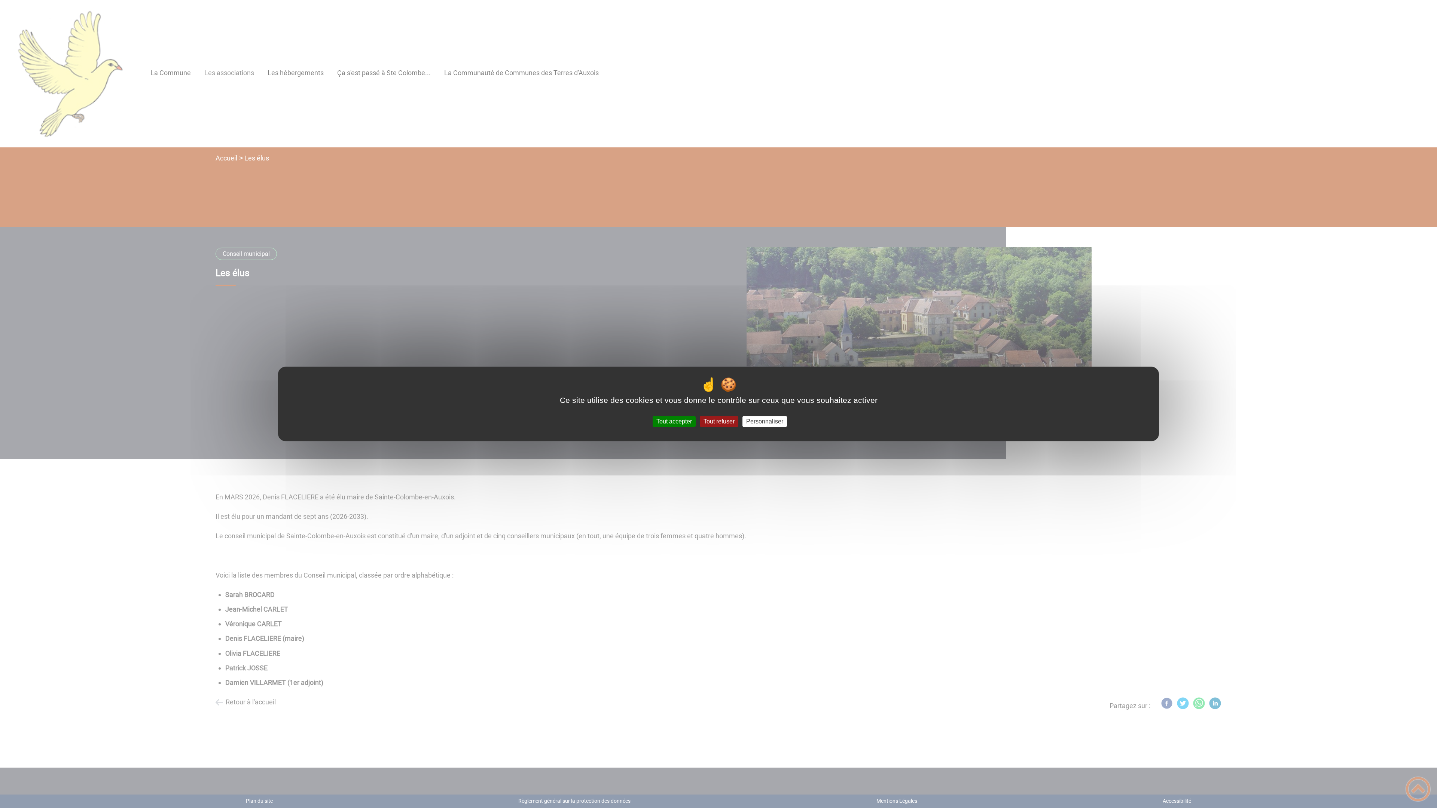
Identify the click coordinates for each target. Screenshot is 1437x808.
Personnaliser (764, 421)
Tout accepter (674, 421)
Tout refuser (719, 421)
